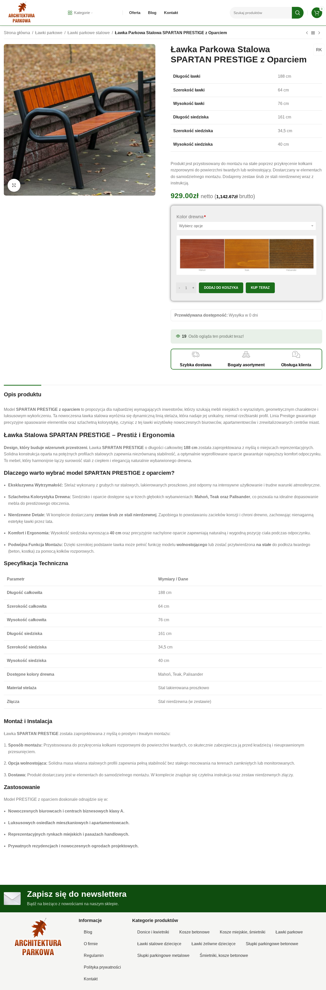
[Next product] (319, 33)
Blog (88, 932)
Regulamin (94, 955)
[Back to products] (313, 33)
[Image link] (38, 937)
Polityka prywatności (102, 967)
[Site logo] (21, 12)
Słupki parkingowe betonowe (272, 944)
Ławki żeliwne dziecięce (214, 944)
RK (319, 50)
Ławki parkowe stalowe (88, 33)
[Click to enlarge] (14, 185)
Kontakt (91, 979)
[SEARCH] (298, 13)
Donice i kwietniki (153, 932)
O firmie (91, 944)
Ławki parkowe (48, 33)
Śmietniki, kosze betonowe (224, 955)
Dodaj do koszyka (221, 288)
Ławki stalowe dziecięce (159, 944)
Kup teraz (260, 288)
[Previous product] (307, 33)
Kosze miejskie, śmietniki (242, 932)
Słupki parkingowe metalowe (163, 955)
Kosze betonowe (194, 932)
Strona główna (17, 33)
